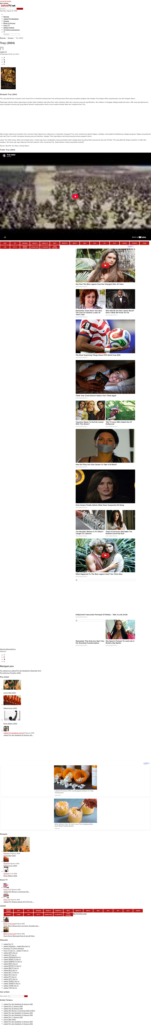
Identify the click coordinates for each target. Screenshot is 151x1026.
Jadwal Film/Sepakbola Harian (13, 733)
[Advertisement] (68, 79)
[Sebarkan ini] (4, 58)
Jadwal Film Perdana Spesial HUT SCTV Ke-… (18, 902)
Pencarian (19, 8)
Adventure (3, 649)
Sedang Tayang (8, 910)
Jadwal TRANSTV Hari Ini (11, 983)
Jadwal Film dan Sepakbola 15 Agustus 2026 (18, 1024)
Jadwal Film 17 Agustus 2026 (13, 1017)
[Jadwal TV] (8, 6)
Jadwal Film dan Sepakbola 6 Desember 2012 (20, 671)
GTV (28, 910)
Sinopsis (6, 853)
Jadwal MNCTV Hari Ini (11, 968)
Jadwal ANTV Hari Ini (10, 953)
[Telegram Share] (4, 62)
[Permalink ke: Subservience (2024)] (12, 704)
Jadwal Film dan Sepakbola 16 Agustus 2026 (18, 1021)
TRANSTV (8, 914)
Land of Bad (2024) (9, 693)
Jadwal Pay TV (8, 944)
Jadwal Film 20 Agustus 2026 (13, 1008)
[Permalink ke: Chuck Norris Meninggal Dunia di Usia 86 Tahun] (6, 931)
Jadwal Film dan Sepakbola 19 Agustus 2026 (18, 1013)
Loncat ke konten (5, 1)
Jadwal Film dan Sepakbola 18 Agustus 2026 (18, 1015)
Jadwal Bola (48, 914)
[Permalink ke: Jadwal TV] (1, 50)
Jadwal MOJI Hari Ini (10, 970)
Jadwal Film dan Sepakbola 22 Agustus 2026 (18, 1004)
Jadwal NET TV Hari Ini (11, 972)
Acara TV (6, 889)
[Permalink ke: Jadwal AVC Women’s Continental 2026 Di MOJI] (6, 887)
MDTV (68, 910)
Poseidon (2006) (10, 673)
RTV (118, 910)
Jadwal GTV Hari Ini (10, 955)
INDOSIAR (38, 910)
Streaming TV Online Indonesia (13, 948)
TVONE (18, 914)
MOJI (98, 910)
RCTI (108, 910)
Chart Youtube (68, 914)
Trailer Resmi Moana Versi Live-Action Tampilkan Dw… (21, 926)
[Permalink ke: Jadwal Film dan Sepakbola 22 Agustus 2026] (6, 731)
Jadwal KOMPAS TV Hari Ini (12, 961)
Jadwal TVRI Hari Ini (10, 988)
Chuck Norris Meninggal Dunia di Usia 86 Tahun (19, 936)
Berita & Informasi (9, 923)
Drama (9, 649)
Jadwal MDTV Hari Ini (10, 964)
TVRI (28, 914)
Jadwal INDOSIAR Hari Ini (12, 957)
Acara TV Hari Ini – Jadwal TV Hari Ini (15, 950)
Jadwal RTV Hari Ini (10, 977)
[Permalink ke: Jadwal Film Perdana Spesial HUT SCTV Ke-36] (6, 897)
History (13, 649)
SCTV (128, 910)
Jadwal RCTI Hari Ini (10, 975)
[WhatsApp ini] (4, 64)
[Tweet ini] (4, 60)
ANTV (18, 910)
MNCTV (88, 910)
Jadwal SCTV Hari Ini (10, 979)
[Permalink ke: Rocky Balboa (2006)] (12, 720)
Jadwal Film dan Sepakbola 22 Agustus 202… (18, 735)
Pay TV (38, 914)
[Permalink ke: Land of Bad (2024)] (12, 689)
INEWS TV (48, 910)
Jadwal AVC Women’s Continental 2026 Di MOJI (19, 1011)
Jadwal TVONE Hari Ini (11, 985)
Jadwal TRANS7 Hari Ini (11, 981)
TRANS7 (138, 910)
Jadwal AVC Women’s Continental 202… (16, 892)
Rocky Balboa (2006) (10, 723)
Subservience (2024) (10, 708)
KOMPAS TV (58, 910)
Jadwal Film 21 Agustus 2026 (13, 1006)
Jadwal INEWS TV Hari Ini (12, 959)
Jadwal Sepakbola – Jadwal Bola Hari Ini (16, 946)
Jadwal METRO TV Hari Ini (12, 966)
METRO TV (78, 910)
